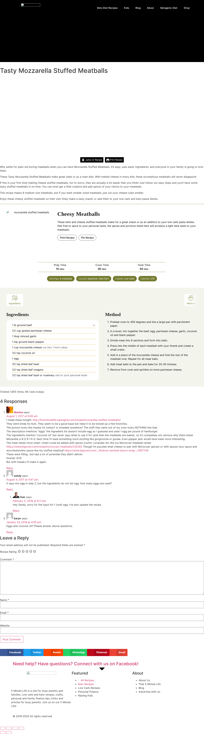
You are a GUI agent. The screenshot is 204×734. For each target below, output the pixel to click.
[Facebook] (108, 719)
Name (4, 600)
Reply (9, 468)
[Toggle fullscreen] (15, 728)
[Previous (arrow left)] (2, 732)
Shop (187, 7)
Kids (126, 7)
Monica (18, 412)
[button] (94, 325)
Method (191, 303)
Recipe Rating (8, 551)
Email (4, 612)
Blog (138, 7)
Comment (7, 559)
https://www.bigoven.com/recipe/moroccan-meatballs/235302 (44, 446)
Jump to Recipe (93, 159)
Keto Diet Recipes (107, 7)
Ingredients (15, 303)
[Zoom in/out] (21, 728)
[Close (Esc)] (2, 728)
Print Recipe (115, 159)
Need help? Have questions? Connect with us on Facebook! (75, 663)
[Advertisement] (102, 39)
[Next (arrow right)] (9, 732)
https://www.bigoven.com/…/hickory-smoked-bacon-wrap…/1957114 (106, 450)
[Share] (9, 728)
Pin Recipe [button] (87, 237)
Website (5, 625)
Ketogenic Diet (168, 7)
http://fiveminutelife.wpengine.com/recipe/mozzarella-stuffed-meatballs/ (77, 419)
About (150, 7)
